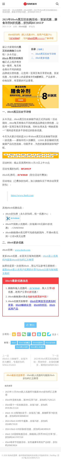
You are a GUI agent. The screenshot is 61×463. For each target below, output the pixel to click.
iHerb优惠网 (17, 10)
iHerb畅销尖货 (23, 305)
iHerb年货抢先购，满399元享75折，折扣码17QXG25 (30, 400)
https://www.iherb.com (22, 195)
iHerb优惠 (28, 10)
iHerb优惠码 (38, 343)
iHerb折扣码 (50, 343)
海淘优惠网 (30, 3)
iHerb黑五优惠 (22, 347)
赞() (32, 325)
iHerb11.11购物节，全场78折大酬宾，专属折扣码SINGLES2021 (14, 362)
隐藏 (40, 49)
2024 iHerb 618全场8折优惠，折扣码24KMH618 (27, 429)
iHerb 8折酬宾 (24, 343)
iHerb (5, 58)
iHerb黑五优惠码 (37, 347)
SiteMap (53, 455)
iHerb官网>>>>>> (36, 38)
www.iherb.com (22, 250)
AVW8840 (14, 38)
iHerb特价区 (40, 305)
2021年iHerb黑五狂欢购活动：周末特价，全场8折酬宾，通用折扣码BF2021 (46, 362)
